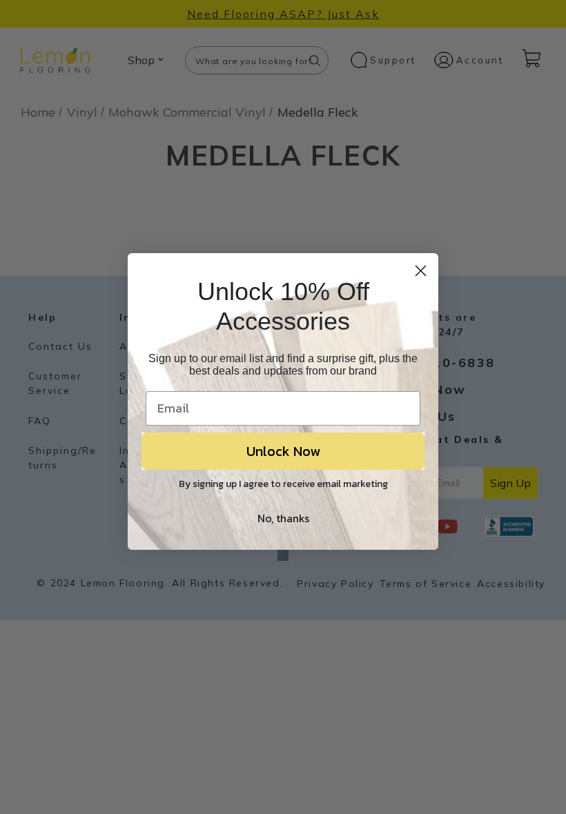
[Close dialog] (421, 271)
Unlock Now (283, 451)
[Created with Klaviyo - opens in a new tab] (283, 555)
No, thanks (283, 518)
